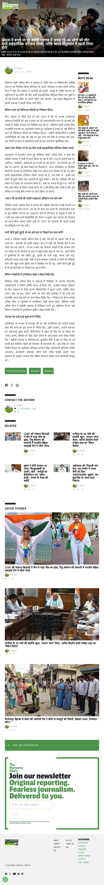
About (56, 840)
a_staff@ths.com (26, 408)
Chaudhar (83, 843)
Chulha (81, 846)
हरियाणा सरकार (84, 856)
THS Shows (83, 862)
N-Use (81, 852)
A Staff (18, 68)
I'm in (15, 814)
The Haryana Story (15, 370)
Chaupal (82, 849)
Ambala (48, 370)
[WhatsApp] (17, 385)
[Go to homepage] (10, 5)
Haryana (35, 370)
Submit (57, 844)
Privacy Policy (14, 823)
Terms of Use (26, 823)
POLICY (69, 840)
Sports (81, 859)
